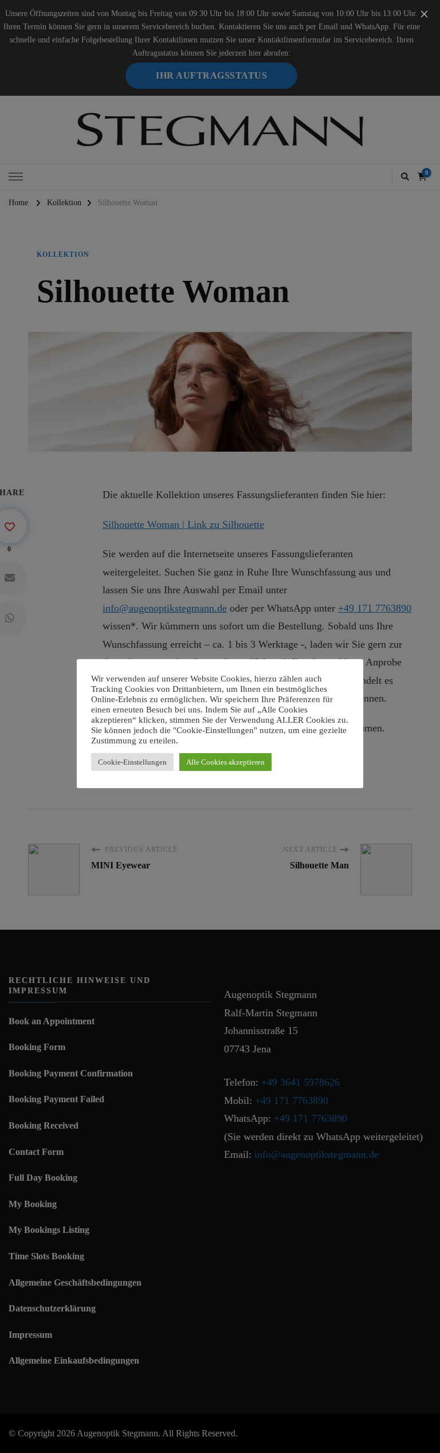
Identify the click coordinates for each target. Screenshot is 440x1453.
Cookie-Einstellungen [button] (132, 762)
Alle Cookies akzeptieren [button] (225, 762)
